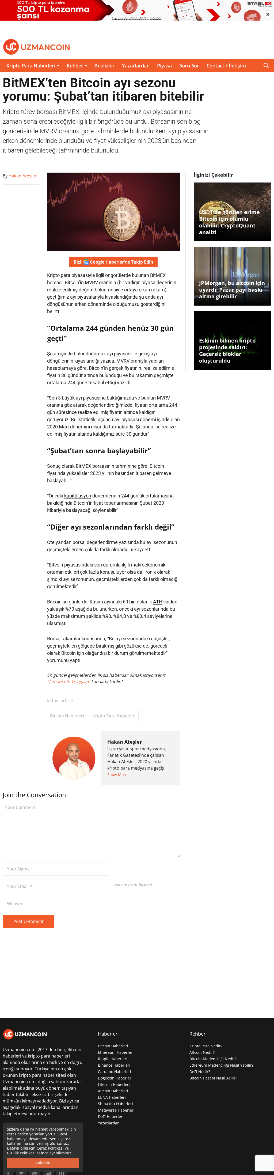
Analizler (104, 65)
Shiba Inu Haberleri (115, 1103)
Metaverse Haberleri (116, 1110)
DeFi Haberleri (111, 1116)
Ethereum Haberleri (116, 1052)
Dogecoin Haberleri (115, 1078)
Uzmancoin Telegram (69, 682)
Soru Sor (189, 65)
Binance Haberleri (114, 1065)
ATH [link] (157, 601)
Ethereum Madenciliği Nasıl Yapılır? (221, 1065)
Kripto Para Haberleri (30, 65)
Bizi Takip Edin (113, 262)
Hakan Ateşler (124, 742)
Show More (117, 774)
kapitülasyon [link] (77, 496)
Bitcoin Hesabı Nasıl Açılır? (213, 1078)
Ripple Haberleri (112, 1058)
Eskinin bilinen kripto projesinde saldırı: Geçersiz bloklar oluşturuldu (227, 350)
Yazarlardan (136, 65)
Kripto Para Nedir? (205, 1045)
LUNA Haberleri (112, 1097)
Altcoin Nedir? (202, 1052)
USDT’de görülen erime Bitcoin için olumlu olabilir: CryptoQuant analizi (229, 222)
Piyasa (164, 65)
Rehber (75, 65)
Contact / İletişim (226, 65)
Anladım (42, 1162)
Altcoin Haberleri (113, 1090)
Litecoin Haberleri (114, 1084)
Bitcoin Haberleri (67, 716)
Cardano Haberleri (114, 1071)
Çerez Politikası (50, 1148)
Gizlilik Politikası (21, 1152)
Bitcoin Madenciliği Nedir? (213, 1058)
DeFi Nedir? (199, 1071)
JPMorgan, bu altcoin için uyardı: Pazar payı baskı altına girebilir (232, 289)
